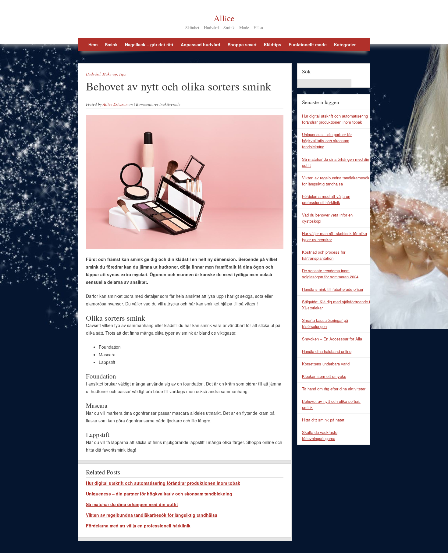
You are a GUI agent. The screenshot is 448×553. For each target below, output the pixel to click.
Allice (224, 18)
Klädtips (272, 44)
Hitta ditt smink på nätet (323, 420)
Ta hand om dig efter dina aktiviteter (333, 389)
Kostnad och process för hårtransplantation (323, 255)
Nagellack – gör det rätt (149, 44)
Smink (111, 44)
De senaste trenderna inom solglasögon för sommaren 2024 (330, 274)
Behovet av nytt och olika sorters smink (331, 404)
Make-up (109, 74)
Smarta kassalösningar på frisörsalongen (325, 323)
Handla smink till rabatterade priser (332, 289)
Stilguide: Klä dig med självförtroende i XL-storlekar (336, 305)
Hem (93, 44)
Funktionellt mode (308, 44)
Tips (122, 74)
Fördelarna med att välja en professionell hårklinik (138, 526)
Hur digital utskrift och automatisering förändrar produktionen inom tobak (163, 483)
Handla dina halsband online (326, 351)
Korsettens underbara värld (326, 364)
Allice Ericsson (115, 104)
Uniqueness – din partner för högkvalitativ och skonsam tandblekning (159, 494)
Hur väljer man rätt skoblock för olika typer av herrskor (334, 236)
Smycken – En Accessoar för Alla (332, 339)
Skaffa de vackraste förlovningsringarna (319, 435)
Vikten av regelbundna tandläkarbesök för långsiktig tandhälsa (151, 515)
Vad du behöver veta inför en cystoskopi (327, 218)
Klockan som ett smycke (324, 376)
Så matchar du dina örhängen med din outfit (132, 504)
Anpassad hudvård (200, 44)
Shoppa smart (242, 44)
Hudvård (93, 74)
